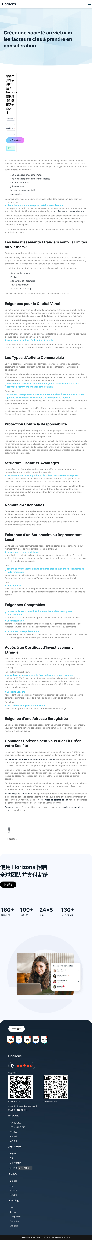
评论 (11, 1158)
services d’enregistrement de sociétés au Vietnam (33, 759)
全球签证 (13, 1141)
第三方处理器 (56, 1237)
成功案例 (13, 1190)
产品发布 (13, 1195)
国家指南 (13, 1181)
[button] (89, 4)
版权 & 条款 (46, 1237)
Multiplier (14, 1226)
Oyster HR (14, 1221)
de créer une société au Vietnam (68, 211)
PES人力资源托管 (17, 1127)
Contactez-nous (12, 807)
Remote (13, 1212)
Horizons (9, 839)
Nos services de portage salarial (53, 800)
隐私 (38, 1237)
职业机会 (21, 1168)
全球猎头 (13, 1136)
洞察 (11, 1185)
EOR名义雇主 (15, 1122)
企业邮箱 (10, 118)
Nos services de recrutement (18, 793)
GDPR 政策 (66, 1237)
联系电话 (10, 128)
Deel (12, 1207)
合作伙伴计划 (15, 1162)
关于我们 (13, 1153)
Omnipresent (15, 1216)
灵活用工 (13, 1132)
